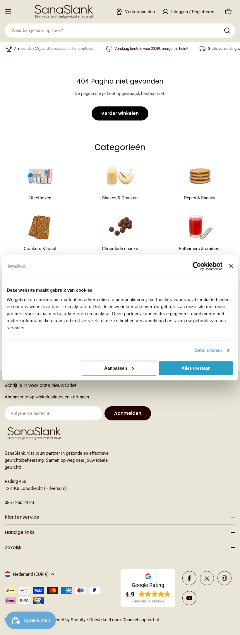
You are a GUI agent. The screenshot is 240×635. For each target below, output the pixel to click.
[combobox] (120, 30)
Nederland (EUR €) (31, 574)
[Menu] (8, 11)
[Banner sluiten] (231, 266)
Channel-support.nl (140, 619)
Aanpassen (115, 368)
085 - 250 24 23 (19, 502)
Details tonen (208, 350)
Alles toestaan (195, 368)
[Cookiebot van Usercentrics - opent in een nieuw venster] (196, 266)
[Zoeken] (227, 30)
